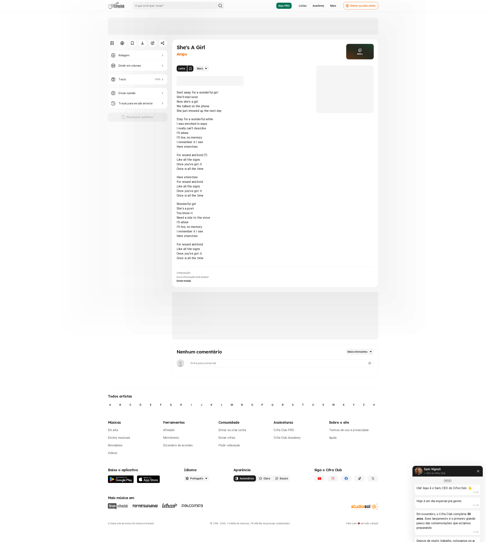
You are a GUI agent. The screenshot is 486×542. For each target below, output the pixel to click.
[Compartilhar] (162, 43)
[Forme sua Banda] (145, 506)
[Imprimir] (122, 43)
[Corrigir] (152, 43)
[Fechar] (478, 471)
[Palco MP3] (192, 505)
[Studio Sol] (364, 506)
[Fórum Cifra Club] (118, 506)
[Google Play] (121, 479)
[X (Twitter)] (373, 478)
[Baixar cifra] (142, 43)
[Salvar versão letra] (190, 68)
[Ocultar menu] (112, 43)
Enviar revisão (184, 281)
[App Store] (148, 479)
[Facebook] (346, 478)
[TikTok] (359, 478)
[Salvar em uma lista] (132, 43)
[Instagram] (333, 478)
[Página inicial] (116, 5)
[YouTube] (319, 478)
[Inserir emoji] (370, 363)
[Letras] (169, 505)
